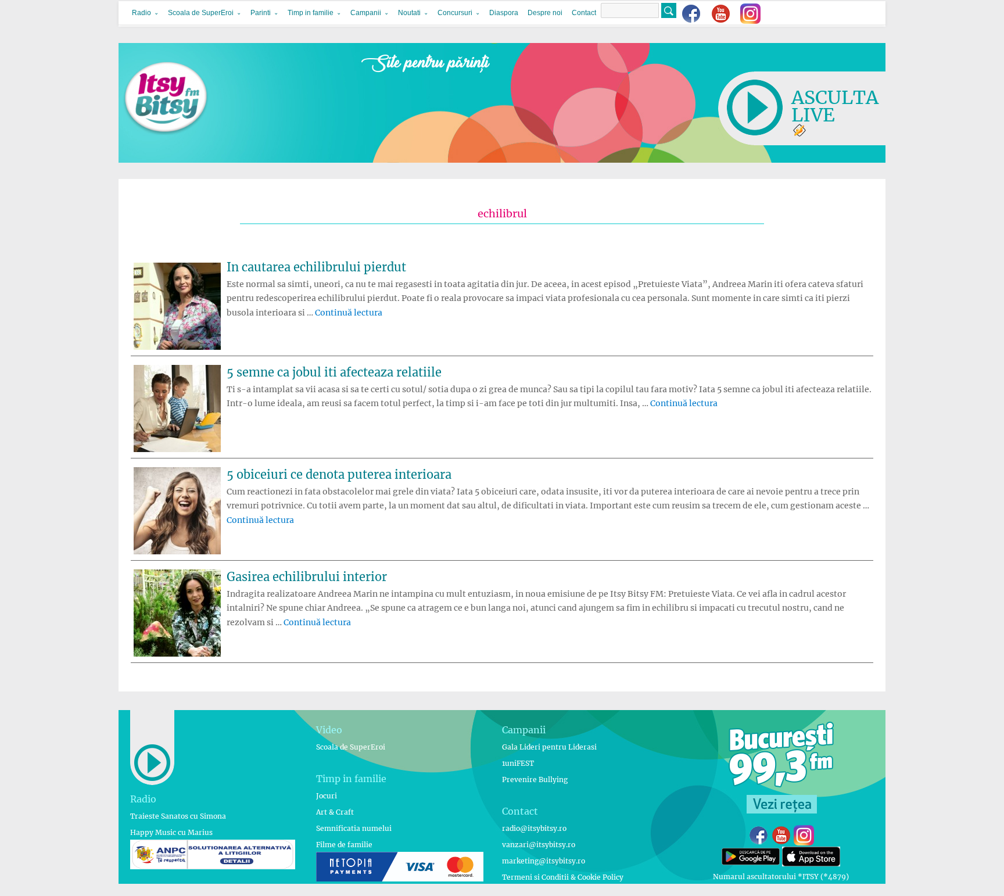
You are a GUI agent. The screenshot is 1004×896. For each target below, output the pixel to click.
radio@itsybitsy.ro (534, 828)
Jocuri (326, 795)
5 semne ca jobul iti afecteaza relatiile (334, 372)
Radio (141, 13)
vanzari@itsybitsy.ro (538, 844)
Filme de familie (344, 844)
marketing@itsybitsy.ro (543, 860)
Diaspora (503, 13)
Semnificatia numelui (354, 828)
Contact (584, 13)
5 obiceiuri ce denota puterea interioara (339, 474)
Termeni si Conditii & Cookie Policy (562, 877)
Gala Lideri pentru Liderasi (549, 747)
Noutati (409, 13)
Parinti (260, 13)
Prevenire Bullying (535, 779)
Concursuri (455, 13)
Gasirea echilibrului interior (307, 576)
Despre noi (545, 13)
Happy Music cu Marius (171, 832)
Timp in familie (311, 13)
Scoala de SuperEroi (201, 13)
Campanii (365, 13)
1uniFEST (518, 763)
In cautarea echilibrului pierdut (316, 267)
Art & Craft (335, 812)
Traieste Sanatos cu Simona (178, 816)
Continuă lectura (348, 312)
